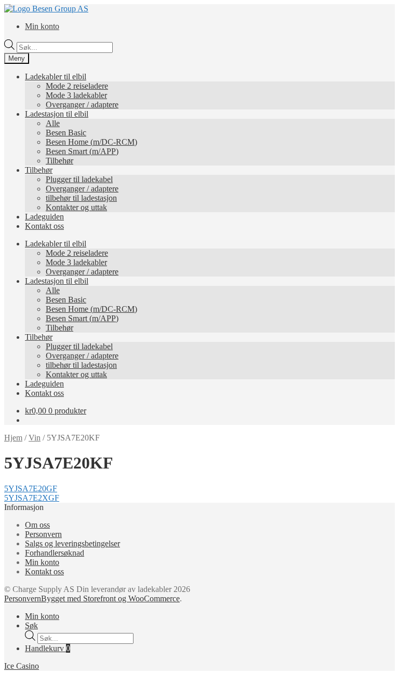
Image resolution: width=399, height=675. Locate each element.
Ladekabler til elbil (55, 76)
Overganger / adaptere (82, 104)
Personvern (43, 534)
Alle (53, 123)
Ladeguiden (44, 216)
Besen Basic (66, 132)
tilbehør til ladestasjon (81, 198)
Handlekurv (47, 648)
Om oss (37, 524)
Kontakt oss (44, 226)
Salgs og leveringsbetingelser (72, 543)
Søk (31, 625)
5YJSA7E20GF (30, 488)
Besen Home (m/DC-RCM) (91, 141)
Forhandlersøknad (54, 552)
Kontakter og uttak (76, 207)
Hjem (13, 437)
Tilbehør (59, 160)
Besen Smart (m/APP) (82, 151)
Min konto (42, 26)
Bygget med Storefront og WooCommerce (110, 598)
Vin (35, 437)
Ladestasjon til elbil (56, 113)
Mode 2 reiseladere (77, 85)
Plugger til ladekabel (79, 179)
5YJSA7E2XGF (31, 497)
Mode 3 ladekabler (76, 95)
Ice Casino (21, 666)
